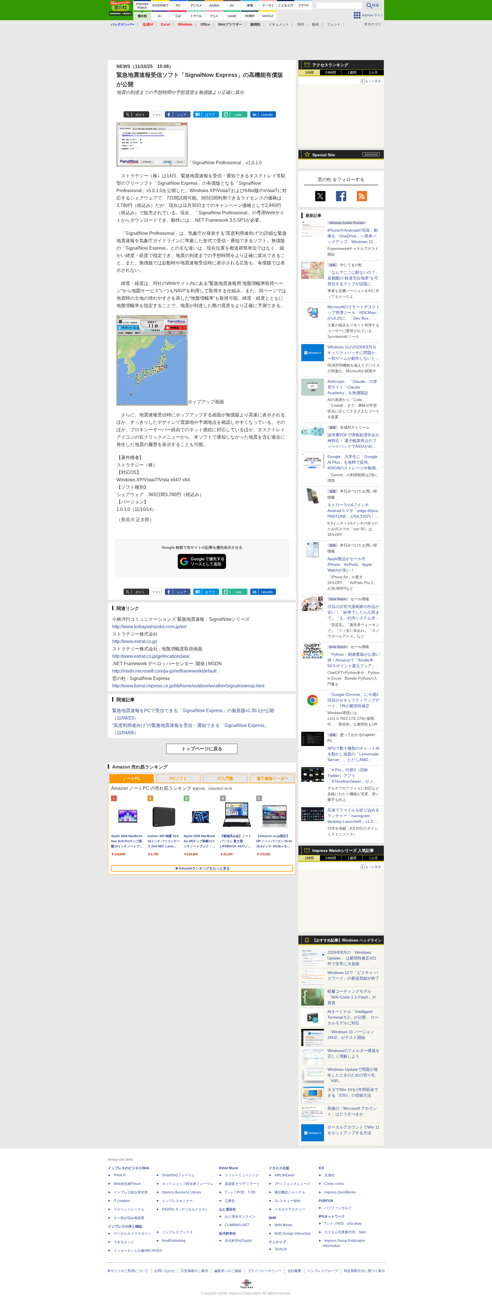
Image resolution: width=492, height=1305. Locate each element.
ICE (321, 1168)
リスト (156, 114)
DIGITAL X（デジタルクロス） (185, 1209)
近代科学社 (227, 1234)
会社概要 (294, 1271)
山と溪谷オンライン (240, 1216)
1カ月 (373, 73)
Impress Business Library (181, 1192)
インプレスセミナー (177, 1201)
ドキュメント (278, 24)
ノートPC (131, 778)
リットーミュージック (242, 1175)
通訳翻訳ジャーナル (289, 1192)
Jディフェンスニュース (292, 1184)
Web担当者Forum (127, 1184)
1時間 (309, 73)
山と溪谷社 (227, 1209)
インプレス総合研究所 (131, 1192)
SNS (300, 24)
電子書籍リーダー (272, 778)
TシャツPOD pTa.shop (343, 1224)
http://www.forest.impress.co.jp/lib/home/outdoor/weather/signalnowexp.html (188, 685)
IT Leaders (122, 1201)
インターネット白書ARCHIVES (138, 1251)
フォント (334, 24)
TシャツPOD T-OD (240, 1192)
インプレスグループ (322, 1271)
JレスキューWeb (287, 1201)
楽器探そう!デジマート (242, 1184)
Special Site (323, 155)
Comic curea (334, 1184)
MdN (272, 1218)
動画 (315, 24)
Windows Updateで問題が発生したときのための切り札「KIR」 (352, 1075)
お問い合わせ (164, 1271)
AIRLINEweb (284, 1175)
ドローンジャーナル (129, 1209)
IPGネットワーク (332, 1216)
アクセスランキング (330, 65)
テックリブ (277, 1242)
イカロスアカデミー (289, 1209)
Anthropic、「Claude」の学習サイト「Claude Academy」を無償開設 (352, 387)
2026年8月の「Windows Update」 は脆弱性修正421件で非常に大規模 (351, 958)
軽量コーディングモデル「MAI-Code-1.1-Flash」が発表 (351, 997)
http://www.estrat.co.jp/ (134, 641)
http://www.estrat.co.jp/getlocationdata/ (150, 656)
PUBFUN (326, 1201)
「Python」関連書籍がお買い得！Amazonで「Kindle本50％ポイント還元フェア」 (353, 660)
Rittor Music (229, 1168)
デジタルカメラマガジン (132, 1234)
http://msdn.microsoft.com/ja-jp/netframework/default (164, 671)
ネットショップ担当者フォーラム (187, 1184)
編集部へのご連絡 (227, 1271)
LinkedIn (267, 114)
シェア (181, 114)
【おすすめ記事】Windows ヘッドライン (347, 940)
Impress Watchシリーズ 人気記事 (343, 850)
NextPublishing (174, 1241)
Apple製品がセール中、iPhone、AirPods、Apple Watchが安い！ (349, 564)
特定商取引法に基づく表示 (364, 1271)
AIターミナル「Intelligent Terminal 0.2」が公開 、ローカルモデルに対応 (353, 1017)
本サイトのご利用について (127, 1271)
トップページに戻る (201, 748)
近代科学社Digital (238, 1241)
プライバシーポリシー (264, 1271)
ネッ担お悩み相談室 (129, 1218)
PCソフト (178, 778)
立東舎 (230, 1201)
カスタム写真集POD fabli (345, 1232)
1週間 (352, 73)
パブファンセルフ (338, 1208)
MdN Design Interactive (292, 1234)
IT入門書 (225, 778)
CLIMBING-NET (237, 1225)
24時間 (330, 73)
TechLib (280, 1249)
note (238, 114)
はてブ (210, 114)
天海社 (329, 1175)
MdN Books (283, 1225)
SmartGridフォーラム (178, 1175)
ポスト (140, 114)
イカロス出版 (279, 1168)
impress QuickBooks (340, 1192)
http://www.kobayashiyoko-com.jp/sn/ (149, 626)
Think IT (120, 1175)
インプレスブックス (177, 1232)
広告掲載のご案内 (194, 1271)
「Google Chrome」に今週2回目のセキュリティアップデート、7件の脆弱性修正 (353, 700)
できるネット (124, 1242)
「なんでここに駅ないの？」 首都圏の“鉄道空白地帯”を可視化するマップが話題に (355, 278)
